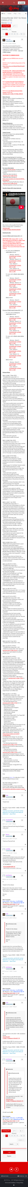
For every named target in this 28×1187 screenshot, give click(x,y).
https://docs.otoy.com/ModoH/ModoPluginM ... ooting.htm (13, 66)
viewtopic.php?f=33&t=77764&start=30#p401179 (11, 1037)
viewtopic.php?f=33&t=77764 (10, 703)
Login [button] (9, 1152)
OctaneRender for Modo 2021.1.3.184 (15, 319)
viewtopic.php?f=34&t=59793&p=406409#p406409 (12, 229)
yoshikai (8, 849)
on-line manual (11, 169)
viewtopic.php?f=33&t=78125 (10, 650)
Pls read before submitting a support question (14, 789)
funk (7, 795)
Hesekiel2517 (9, 819)
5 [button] (17, 34)
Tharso (7, 834)
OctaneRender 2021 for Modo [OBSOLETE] (13, 19)
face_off (10, 23)
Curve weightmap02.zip (9, 866)
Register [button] (9, 1156)
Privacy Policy (19, 1182)
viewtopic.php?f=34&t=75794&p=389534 (13, 94)
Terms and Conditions (10, 1182)
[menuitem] (14, 2)
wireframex (9, 875)
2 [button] (9, 34)
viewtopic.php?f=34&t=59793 (10, 175)
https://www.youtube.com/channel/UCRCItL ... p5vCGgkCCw (14, 179)
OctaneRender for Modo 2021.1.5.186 (15, 257)
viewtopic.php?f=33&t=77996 (15, 678)
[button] (4, 34)
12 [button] (21, 34)
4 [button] (14, 34)
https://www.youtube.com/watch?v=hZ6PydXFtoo (11, 734)
